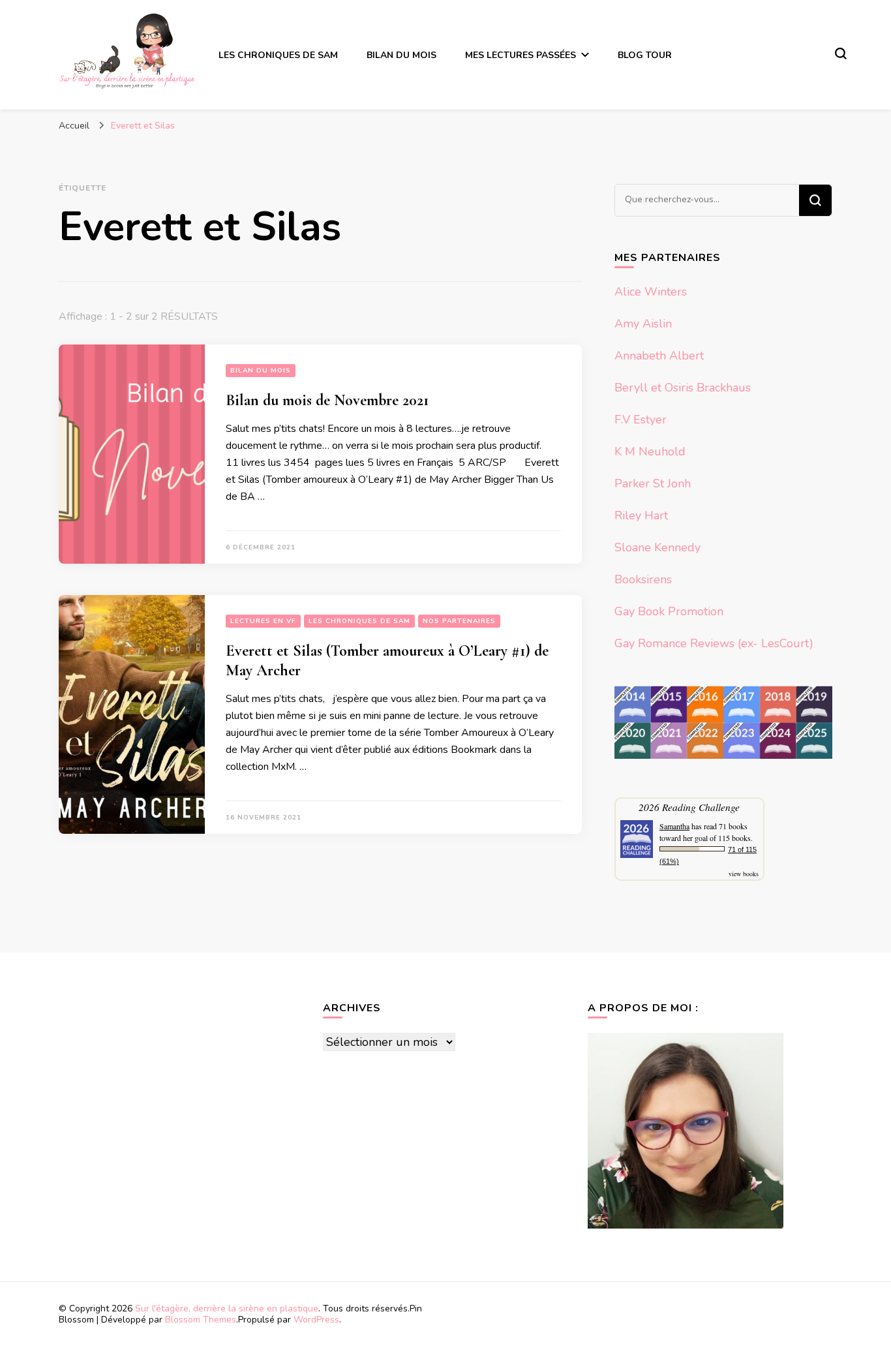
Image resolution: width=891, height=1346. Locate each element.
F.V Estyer (640, 419)
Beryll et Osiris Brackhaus (682, 387)
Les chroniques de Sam (278, 55)
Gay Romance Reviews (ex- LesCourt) (713, 643)
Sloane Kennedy (657, 547)
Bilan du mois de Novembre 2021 (327, 400)
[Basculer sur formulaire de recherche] (841, 53)
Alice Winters (650, 291)
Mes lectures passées (520, 55)
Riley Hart (641, 515)
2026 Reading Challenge (689, 807)
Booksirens (643, 579)
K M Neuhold (650, 451)
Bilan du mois (401, 55)
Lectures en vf (263, 621)
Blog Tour (645, 55)
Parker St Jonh (652, 483)
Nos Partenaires (459, 621)
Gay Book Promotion (668, 611)
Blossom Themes (200, 1319)
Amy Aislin (643, 323)
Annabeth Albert (659, 355)
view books (744, 873)
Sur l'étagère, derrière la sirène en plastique (226, 1308)
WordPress (316, 1319)
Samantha (674, 826)
